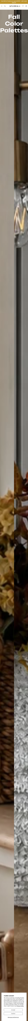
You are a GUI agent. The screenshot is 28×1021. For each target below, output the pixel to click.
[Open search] (5, 6)
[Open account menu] (19, 6)
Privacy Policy (20, 1006)
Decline (13, 1013)
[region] (14, 2)
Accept (13, 1010)
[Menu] (1, 6)
